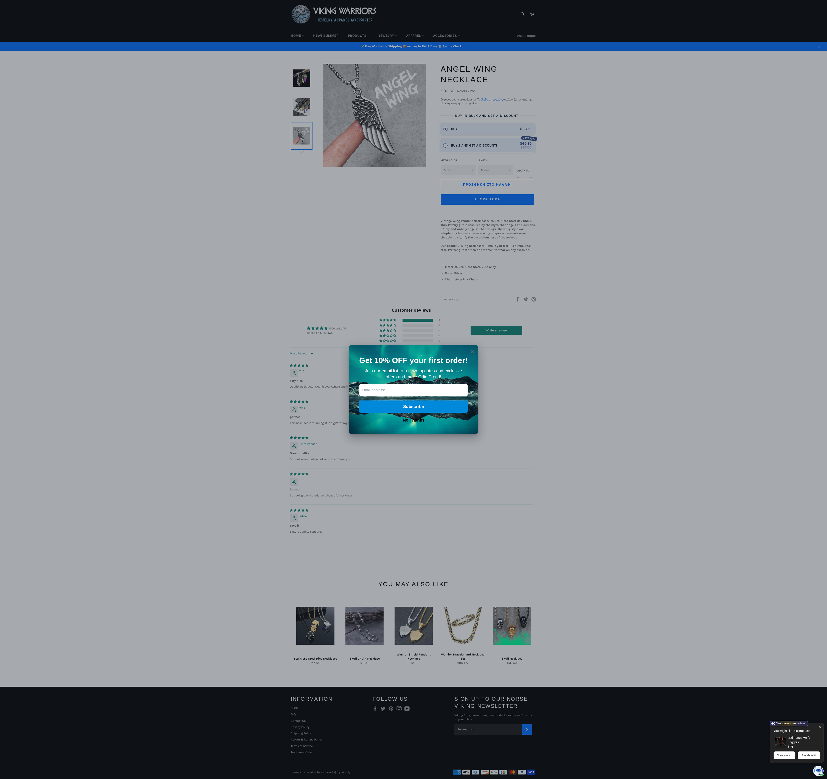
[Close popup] (819, 726)
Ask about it (809, 755)
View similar (784, 755)
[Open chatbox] (818, 771)
